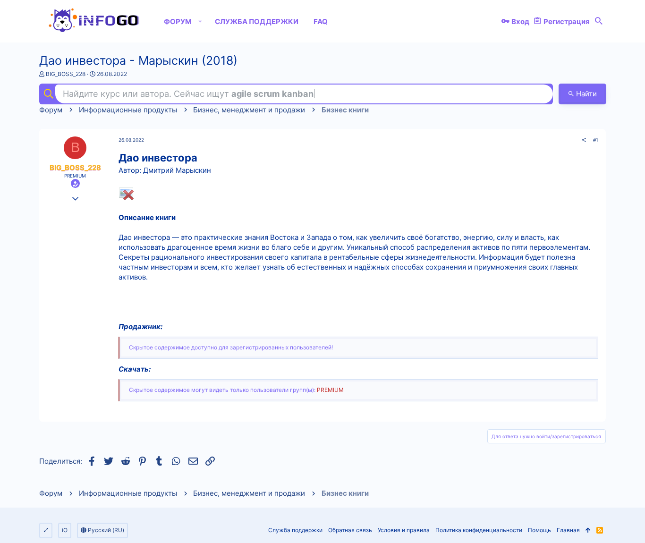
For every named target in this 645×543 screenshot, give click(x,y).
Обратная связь (350, 530)
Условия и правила (404, 530)
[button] (200, 21)
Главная (568, 530)
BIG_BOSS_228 (65, 73)
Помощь (539, 530)
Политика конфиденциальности (478, 530)
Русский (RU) (105, 530)
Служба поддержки (295, 530)
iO (65, 530)
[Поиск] (599, 21)
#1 (595, 140)
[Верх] (588, 530)
